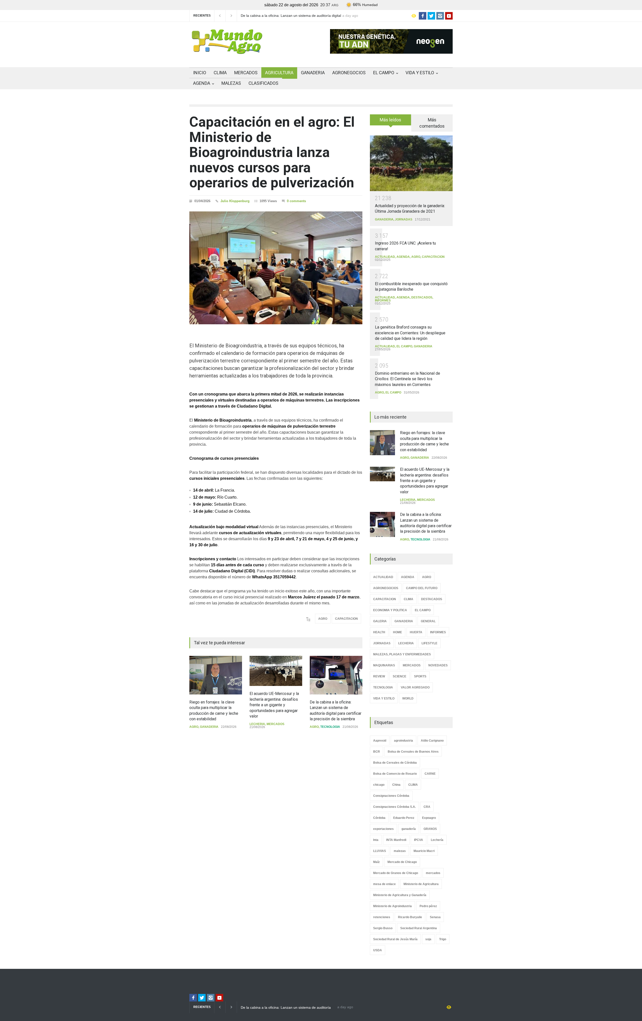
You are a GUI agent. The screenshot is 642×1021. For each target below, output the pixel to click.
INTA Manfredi (396, 840)
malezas (400, 851)
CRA (427, 807)
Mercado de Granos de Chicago (395, 873)
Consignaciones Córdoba (391, 796)
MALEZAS (231, 83)
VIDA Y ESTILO (420, 72)
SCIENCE (399, 676)
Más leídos (390, 119)
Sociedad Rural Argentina (418, 928)
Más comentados (432, 123)
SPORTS (420, 676)
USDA (377, 950)
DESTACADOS (421, 297)
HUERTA (416, 632)
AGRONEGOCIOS (349, 72)
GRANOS (430, 829)
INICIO (199, 72)
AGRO (322, 618)
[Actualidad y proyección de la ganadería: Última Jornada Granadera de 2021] (411, 163)
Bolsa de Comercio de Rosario (395, 773)
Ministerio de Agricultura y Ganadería (399, 895)
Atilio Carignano (432, 740)
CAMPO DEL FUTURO (421, 588)
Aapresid (379, 740)
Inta (375, 840)
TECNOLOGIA (330, 727)
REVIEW (379, 676)
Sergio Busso (382, 928)
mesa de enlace (384, 884)
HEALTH (379, 632)
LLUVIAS (379, 851)
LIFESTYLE (429, 643)
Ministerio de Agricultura (421, 884)
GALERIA (380, 621)
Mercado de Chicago (402, 862)
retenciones (381, 917)
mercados (433, 873)
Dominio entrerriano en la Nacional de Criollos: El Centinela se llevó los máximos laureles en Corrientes (407, 379)
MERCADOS (246, 72)
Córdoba (379, 818)
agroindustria (403, 740)
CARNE (430, 773)
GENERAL (428, 621)
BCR (376, 751)
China (396, 785)
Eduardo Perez (403, 818)
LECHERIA (257, 724)
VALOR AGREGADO (415, 687)
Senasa (435, 917)
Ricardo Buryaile (410, 917)
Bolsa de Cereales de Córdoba (395, 762)
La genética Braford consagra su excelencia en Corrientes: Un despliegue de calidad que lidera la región (410, 333)
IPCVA (418, 840)
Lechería (437, 840)
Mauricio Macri (424, 851)
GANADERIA (313, 72)
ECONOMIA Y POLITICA (390, 610)
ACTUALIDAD (385, 257)
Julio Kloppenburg (235, 201)
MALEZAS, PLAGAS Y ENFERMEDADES (402, 654)
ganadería (409, 829)
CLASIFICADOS (263, 83)
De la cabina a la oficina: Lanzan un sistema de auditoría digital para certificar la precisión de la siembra (291, 16)
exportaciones (383, 829)
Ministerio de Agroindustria (392, 906)
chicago (378, 785)
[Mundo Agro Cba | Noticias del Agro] (227, 50)
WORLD (408, 698)
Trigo (442, 939)
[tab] (390, 121)
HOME (397, 632)
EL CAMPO (383, 72)
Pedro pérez (428, 906)
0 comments (296, 201)
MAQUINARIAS (384, 665)
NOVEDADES (438, 665)
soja (428, 939)
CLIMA (220, 72)
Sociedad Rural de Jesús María (395, 939)
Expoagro (429, 818)
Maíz (376, 862)
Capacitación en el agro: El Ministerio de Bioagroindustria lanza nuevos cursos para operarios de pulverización (272, 152)
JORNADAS (403, 219)
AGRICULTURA (279, 72)
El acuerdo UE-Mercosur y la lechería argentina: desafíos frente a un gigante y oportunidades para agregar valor (274, 705)
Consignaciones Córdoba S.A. (394, 807)
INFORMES (383, 300)
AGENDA (201, 83)
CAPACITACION (346, 618)
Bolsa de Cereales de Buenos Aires (413, 751)
